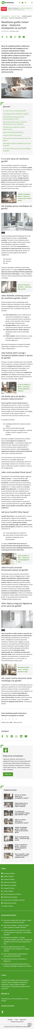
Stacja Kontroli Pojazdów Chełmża (14, 900)
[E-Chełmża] (7, 2)
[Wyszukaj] (25, 2)
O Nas (16, 1019)
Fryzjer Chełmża (8, 891)
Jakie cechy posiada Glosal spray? (13, 132)
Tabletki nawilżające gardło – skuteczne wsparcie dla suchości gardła (24, 197)
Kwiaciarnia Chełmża (9, 882)
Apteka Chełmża (8, 876)
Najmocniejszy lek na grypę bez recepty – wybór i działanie (21, 804)
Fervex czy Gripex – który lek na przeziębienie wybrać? (22, 796)
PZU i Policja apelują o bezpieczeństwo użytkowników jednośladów (15, 955)
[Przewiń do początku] (29, 1024)
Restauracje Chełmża (9, 903)
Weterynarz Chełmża (9, 885)
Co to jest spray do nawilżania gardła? (14, 110)
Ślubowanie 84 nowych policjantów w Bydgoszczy (15, 960)
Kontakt (3, 1000)
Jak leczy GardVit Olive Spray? (12, 135)
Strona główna (5, 16)
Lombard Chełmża (8, 879)
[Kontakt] (22, 2)
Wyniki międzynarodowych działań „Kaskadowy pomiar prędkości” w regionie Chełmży (16, 949)
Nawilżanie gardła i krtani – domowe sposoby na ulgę (23, 669)
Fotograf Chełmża (8, 888)
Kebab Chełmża (8, 906)
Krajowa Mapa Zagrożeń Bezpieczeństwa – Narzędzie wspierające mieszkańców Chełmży (17, 965)
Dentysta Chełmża (9, 873)
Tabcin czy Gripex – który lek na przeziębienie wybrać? (22, 821)
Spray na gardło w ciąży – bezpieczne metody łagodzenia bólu (23, 559)
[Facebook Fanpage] (19, 2)
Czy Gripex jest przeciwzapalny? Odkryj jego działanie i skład (22, 813)
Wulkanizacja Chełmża (10, 897)
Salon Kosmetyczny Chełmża (12, 894)
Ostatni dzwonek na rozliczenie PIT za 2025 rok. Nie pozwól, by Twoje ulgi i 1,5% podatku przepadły (17, 932)
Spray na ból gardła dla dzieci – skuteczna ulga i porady (24, 287)
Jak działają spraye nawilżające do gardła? (16, 114)
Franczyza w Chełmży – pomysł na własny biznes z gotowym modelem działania (16, 926)
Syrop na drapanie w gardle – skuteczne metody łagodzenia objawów (24, 388)
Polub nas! (8, 774)
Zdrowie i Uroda (15, 16)
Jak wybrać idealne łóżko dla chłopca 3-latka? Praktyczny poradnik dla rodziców (17, 921)
